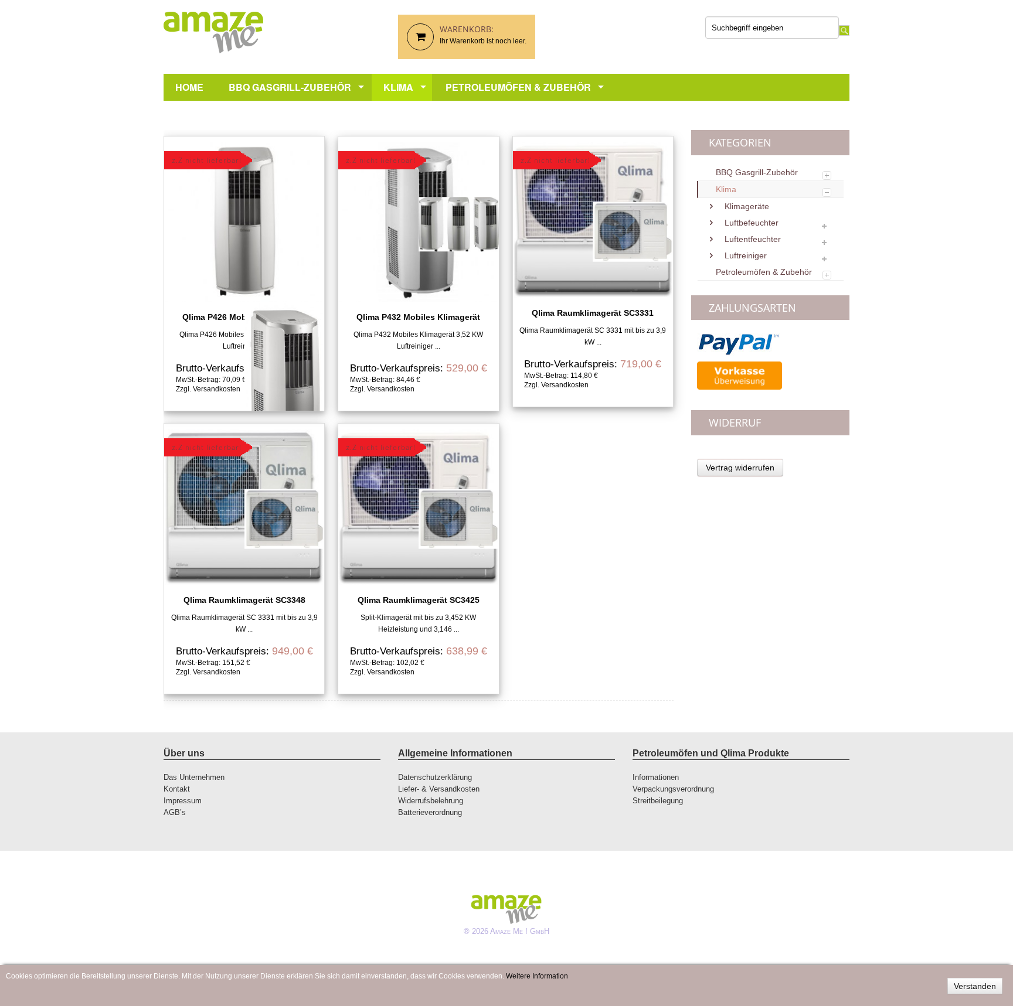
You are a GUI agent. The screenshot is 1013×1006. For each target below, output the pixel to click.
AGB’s (175, 812)
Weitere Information (537, 976)
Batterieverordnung (430, 812)
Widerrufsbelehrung (430, 800)
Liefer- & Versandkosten (439, 789)
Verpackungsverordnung (673, 789)
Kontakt (177, 789)
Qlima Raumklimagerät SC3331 (593, 313)
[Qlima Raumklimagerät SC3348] (244, 507)
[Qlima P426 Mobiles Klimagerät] (244, 222)
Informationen (656, 777)
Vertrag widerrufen (740, 467)
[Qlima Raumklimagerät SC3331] (593, 220)
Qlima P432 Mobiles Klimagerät (418, 317)
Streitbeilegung (658, 800)
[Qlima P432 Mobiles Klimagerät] (418, 222)
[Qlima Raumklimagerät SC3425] (418, 507)
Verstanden (975, 986)
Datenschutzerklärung (435, 777)
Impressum (183, 800)
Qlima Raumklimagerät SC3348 (244, 600)
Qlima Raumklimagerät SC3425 (419, 600)
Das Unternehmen (194, 777)
